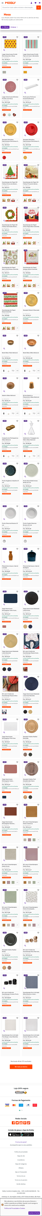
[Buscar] (38, 7)
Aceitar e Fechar (34, 1213)
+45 (17, 370)
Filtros (6, 27)
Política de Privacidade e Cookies (14, 1208)
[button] (14, 27)
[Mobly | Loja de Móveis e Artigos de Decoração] (10, 3)
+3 (17, 200)
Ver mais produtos (21, 1067)
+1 (38, 839)
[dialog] (21, 1207)
